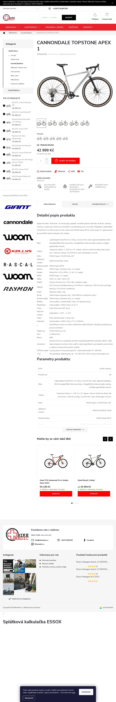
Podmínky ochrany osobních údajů (54, 567)
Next (110, 439)
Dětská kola (15, 80)
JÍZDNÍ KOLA (13, 51)
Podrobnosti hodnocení (67, 54)
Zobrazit (56, 494)
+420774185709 (67, 540)
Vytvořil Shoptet (108, 608)
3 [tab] (76, 503)
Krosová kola (15, 72)
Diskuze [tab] (75, 204)
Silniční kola (15, 59)
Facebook (90, 540)
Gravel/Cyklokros (17, 63)
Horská (13, 55)
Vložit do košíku (67, 161)
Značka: (43, 178)
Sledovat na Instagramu (21, 599)
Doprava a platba (48, 564)
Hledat (68, 17)
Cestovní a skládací (17, 84)
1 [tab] (71, 503)
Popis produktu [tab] (50, 204)
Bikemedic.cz (39, 544)
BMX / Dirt (14, 76)
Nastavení (29, 698)
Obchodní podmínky (9, 9)
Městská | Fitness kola (18, 68)
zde (73, 692)
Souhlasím (86, 692)
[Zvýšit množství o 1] (46, 159)
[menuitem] (12, 27)
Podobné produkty (99, 204)
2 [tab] (74, 503)
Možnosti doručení (47, 145)
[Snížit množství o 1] (46, 162)
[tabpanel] (56, 472)
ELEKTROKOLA (14, 90)
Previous (105, 439)
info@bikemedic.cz (41, 540)
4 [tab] (78, 503)
